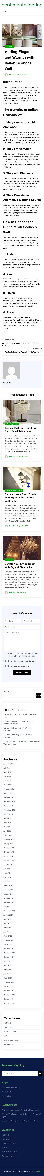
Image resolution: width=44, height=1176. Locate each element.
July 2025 (7, 818)
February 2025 (8, 839)
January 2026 (8, 793)
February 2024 (8, 890)
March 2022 (7, 978)
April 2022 (7, 974)
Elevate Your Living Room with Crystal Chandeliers (20, 1121)
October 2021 (8, 999)
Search (6, 691)
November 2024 (9, 852)
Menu (4, 11)
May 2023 (7, 928)
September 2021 (9, 1003)
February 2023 (8, 940)
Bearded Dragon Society (39, 1171)
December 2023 (9, 898)
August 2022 (8, 961)
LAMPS (9, 46)
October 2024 (8, 856)
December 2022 (9, 949)
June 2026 (7, 772)
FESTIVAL (7, 1023)
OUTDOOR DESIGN (14, 490)
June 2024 (7, 873)
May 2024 (7, 877)
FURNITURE (8, 1027)
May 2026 (7, 776)
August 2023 (8, 915)
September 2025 (9, 810)
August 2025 (8, 814)
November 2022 (9, 953)
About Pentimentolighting (11, 1087)
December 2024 (9, 848)
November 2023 (9, 902)
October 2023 (8, 907)
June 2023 (7, 923)
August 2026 (8, 764)
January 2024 (8, 894)
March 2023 (7, 936)
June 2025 (7, 823)
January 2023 (8, 944)
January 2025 (8, 844)
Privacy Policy (7, 1092)
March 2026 (7, 785)
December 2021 (9, 991)
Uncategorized (12, 424)
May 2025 (7, 827)
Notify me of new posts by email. (17, 666)
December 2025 (9, 797)
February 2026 (8, 789)
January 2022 (8, 986)
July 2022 (7, 965)
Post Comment (22, 672)
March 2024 (7, 886)
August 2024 (8, 865)
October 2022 (8, 957)
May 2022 (7, 970)
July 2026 (7, 768)
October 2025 (8, 806)
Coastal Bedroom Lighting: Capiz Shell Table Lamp (20, 1110)
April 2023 (7, 932)
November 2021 (9, 995)
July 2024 (7, 869)
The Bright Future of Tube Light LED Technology (23, 352)
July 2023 (7, 919)
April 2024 (7, 881)
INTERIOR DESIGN (10, 1032)
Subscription (6, 1096)
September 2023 (9, 911)
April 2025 (7, 831)
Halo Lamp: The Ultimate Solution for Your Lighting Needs (21, 344)
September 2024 (9, 860)
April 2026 (7, 781)
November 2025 (9, 802)
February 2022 (8, 982)
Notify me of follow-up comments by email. (20, 661)
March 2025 (7, 835)
